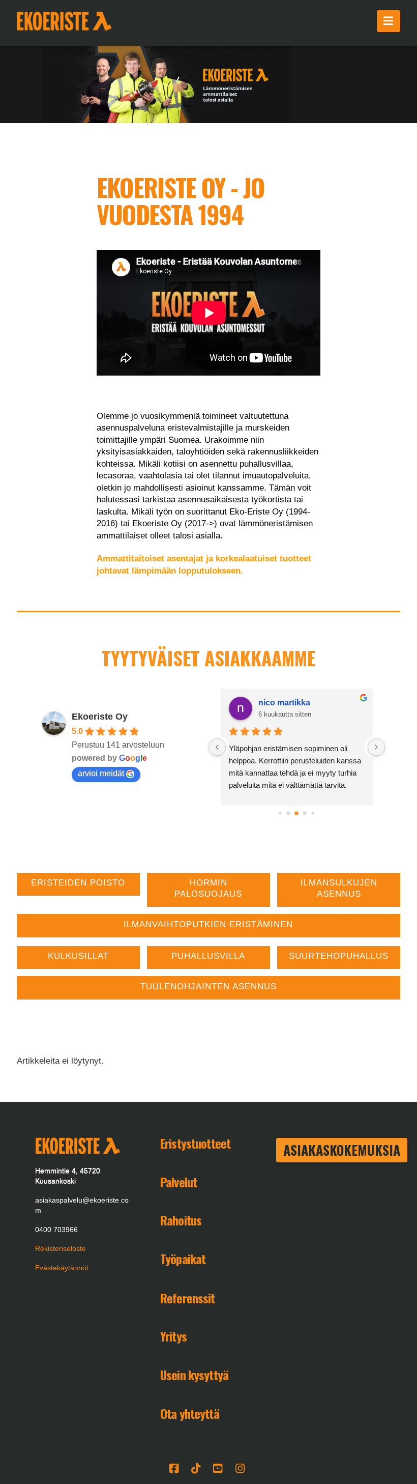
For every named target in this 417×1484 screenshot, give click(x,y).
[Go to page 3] (305, 813)
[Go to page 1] (288, 813)
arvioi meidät (101, 773)
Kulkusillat (78, 956)
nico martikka (284, 702)
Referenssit (187, 1298)
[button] (389, 21)
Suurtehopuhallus (339, 956)
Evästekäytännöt (61, 1268)
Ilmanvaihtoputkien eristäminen (208, 924)
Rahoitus (180, 1220)
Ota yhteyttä (189, 1413)
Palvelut (178, 1182)
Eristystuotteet (195, 1143)
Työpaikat (182, 1258)
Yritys (173, 1336)
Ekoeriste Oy (100, 716)
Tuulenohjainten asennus (208, 986)
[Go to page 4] (313, 813)
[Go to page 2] (297, 813)
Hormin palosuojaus (208, 888)
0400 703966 (56, 1229)
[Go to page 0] (280, 813)
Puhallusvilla (208, 956)
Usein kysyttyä (194, 1374)
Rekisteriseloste (60, 1248)
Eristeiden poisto (78, 883)
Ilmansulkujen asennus (339, 888)
